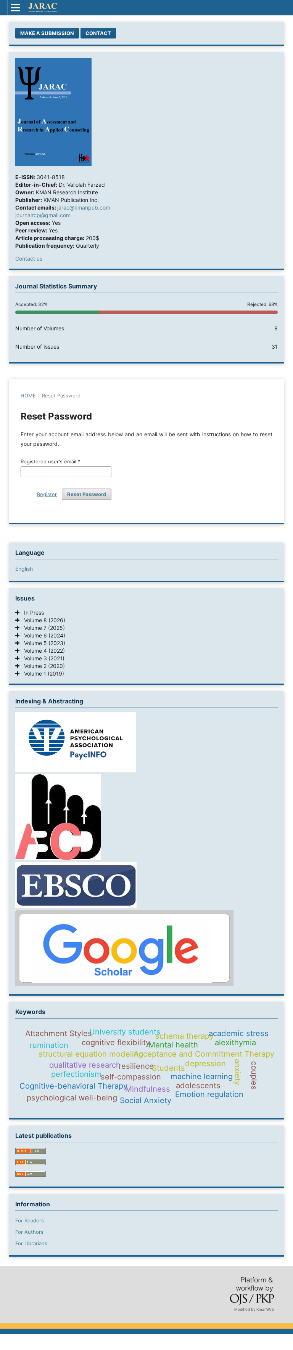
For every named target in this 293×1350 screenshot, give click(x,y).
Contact (98, 33)
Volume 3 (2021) (41, 658)
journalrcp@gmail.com (43, 215)
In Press (31, 612)
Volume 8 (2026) (42, 620)
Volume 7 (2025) (42, 628)
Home (28, 395)
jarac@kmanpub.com (83, 207)
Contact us (28, 258)
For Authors (29, 1232)
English (24, 568)
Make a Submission (47, 33)
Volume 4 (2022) (42, 650)
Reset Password (86, 494)
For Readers (29, 1220)
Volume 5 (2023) (42, 643)
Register (47, 494)
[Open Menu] (15, 7)
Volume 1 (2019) (41, 673)
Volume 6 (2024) (42, 635)
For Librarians (31, 1243)
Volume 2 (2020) (42, 666)
